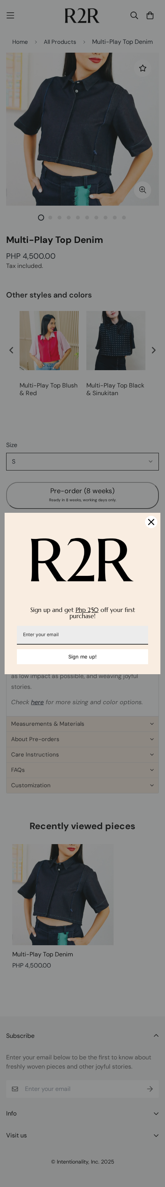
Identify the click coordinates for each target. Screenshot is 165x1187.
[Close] (151, 522)
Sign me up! (82, 656)
